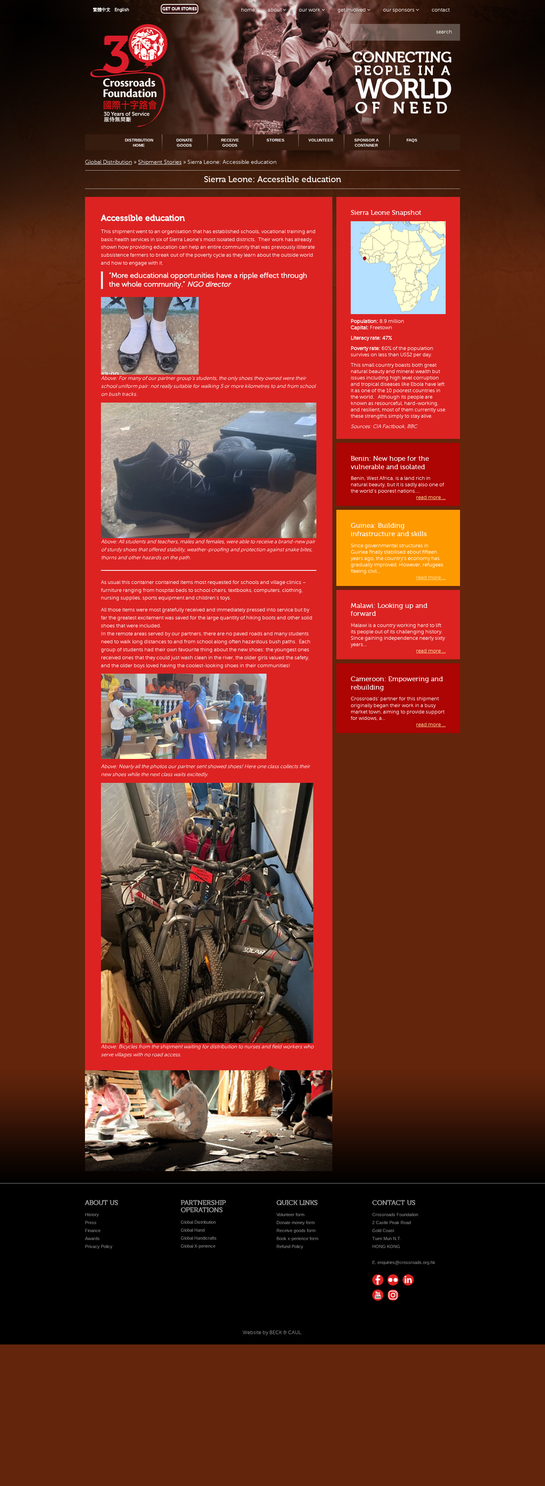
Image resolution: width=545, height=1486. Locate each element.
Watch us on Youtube (377, 1295)
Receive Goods (230, 142)
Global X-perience (198, 1246)
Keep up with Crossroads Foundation (408, 1280)
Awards (92, 1238)
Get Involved (352, 10)
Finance (93, 1230)
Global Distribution (108, 162)
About (275, 10)
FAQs (412, 140)
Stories (275, 140)
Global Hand (193, 1230)
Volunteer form (290, 1214)
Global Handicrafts (199, 1238)
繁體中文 (102, 9)
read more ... (431, 497)
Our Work (310, 10)
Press (91, 1222)
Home (248, 10)
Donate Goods (184, 142)
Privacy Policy (99, 1246)
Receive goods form (296, 1230)
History (92, 1214)
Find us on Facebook (377, 1280)
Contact (441, 10)
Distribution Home (139, 142)
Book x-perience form (297, 1238)
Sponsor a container (366, 142)
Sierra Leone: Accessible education (272, 179)
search (444, 32)
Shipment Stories (160, 162)
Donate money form (295, 1222)
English (122, 9)
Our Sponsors (399, 10)
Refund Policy (289, 1246)
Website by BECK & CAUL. (272, 1332)
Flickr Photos (393, 1280)
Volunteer (320, 140)
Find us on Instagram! (393, 1295)
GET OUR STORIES (179, 8)
